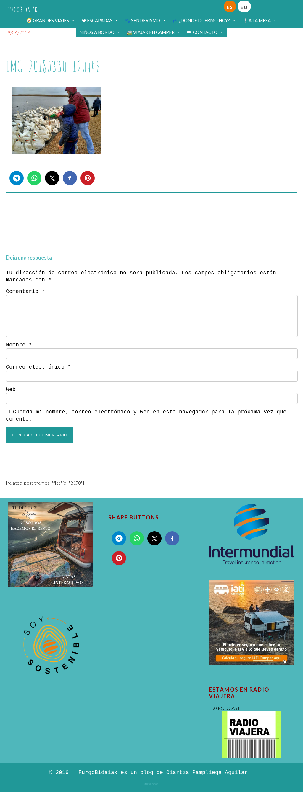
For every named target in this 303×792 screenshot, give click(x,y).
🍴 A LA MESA (256, 20)
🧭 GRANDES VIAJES (47, 20)
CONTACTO (205, 32)
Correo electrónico (38, 367)
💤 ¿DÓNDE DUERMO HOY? (201, 20)
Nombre (19, 345)
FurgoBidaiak (22, 9)
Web (11, 389)
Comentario (25, 291)
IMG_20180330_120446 (53, 66)
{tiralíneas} (151, 784)
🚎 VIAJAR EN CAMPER (151, 32)
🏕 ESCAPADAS (96, 20)
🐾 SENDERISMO (142, 20)
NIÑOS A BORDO (97, 32)
